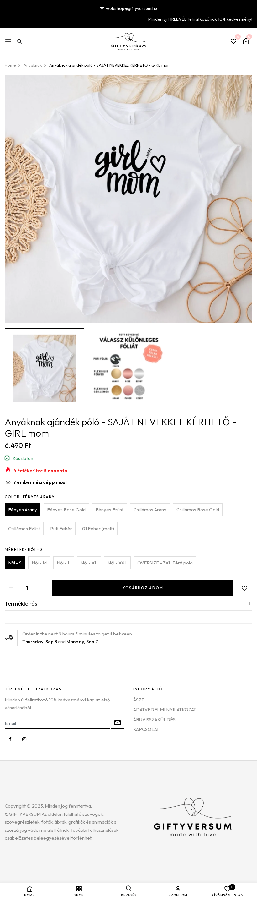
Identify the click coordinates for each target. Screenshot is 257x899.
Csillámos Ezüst (24, 528)
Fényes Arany (22, 510)
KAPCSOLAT (146, 729)
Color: (30, 496)
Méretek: (24, 549)
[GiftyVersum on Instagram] (24, 739)
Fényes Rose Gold (66, 510)
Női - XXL (117, 563)
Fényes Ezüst (109, 510)
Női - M (39, 563)
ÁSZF (138, 700)
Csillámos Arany (150, 510)
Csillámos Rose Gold (197, 510)
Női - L (64, 563)
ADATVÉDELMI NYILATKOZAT (164, 709)
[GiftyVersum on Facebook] (10, 739)
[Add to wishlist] (244, 588)
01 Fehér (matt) (98, 528)
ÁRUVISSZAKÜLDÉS (154, 719)
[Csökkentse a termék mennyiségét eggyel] (11, 588)
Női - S (15, 563)
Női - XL (89, 563)
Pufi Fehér (61, 528)
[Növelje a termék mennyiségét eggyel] (43, 588)
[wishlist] (233, 41)
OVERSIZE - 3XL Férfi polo (165, 563)
